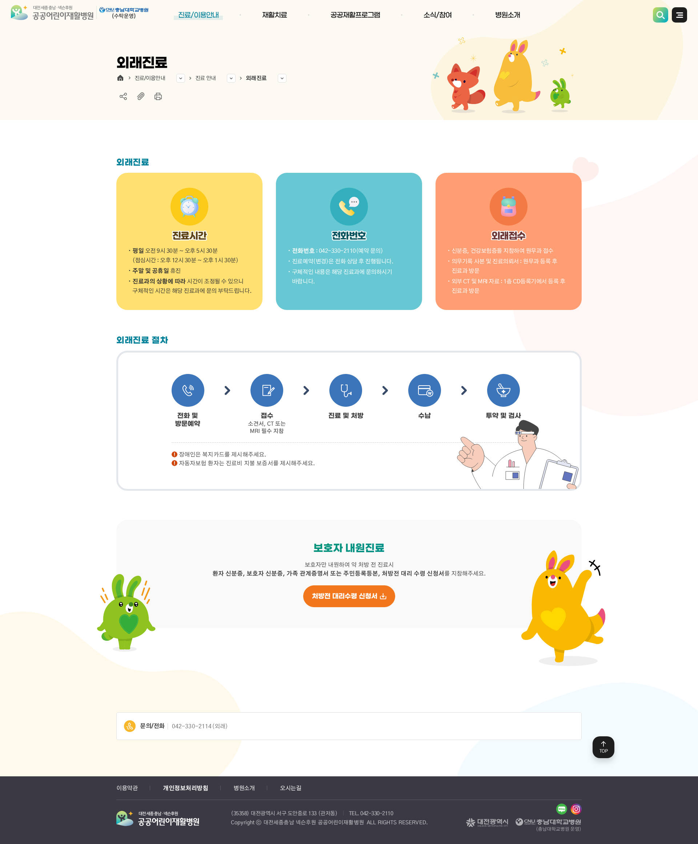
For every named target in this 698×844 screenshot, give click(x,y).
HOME (120, 78)
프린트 (158, 96)
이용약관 (126, 788)
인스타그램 (576, 809)
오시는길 (290, 788)
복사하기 (141, 96)
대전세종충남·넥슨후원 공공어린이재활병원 (81, 14)
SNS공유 (123, 96)
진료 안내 (205, 78)
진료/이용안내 (150, 78)
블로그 (561, 809)
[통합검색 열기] (660, 15)
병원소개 (243, 788)
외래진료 (256, 78)
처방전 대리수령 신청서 (344, 596)
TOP (603, 751)
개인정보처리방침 (185, 788)
